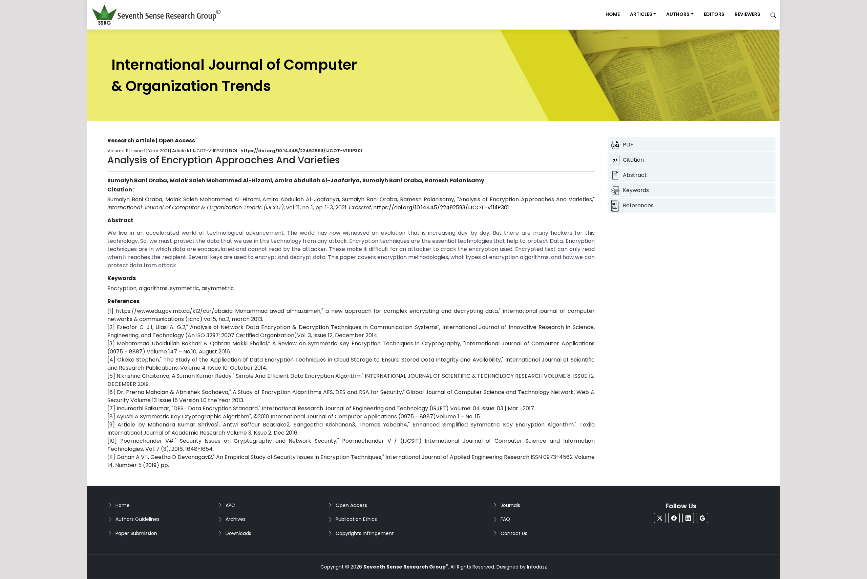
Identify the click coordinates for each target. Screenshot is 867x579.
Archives (236, 519)
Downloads (238, 533)
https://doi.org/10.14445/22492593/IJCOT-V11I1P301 (441, 207)
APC (230, 505)
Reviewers (747, 14)
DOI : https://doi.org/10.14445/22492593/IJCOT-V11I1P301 (295, 150)
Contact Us (514, 533)
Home (613, 14)
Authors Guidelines (137, 519)
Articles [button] (641, 14)
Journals (510, 505)
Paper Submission (136, 533)
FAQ (505, 519)
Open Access (351, 505)
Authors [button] (678, 14)
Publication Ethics (356, 519)
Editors (714, 14)
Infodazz (537, 566)
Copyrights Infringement (365, 533)
